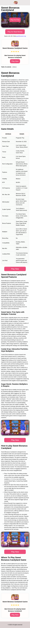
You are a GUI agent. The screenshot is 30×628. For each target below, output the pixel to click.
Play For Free (15, 20)
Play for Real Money (15, 32)
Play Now (15, 61)
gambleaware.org (21, 36)
